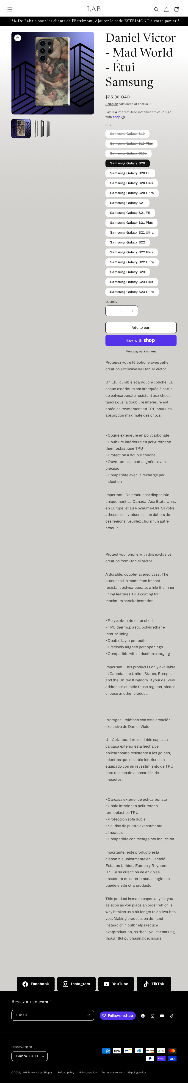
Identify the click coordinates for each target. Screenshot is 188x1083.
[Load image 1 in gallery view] (20, 128)
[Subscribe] (89, 1015)
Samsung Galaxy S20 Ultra (132, 193)
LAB (24, 1072)
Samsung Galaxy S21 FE (130, 212)
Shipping (111, 104)
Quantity (111, 301)
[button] (10, 9)
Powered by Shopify (40, 1072)
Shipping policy (136, 1072)
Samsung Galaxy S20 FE (130, 173)
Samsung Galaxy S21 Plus (131, 222)
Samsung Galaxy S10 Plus (134, 145)
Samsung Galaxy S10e (131, 154)
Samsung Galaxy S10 (129, 135)
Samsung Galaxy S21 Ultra (132, 232)
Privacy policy (88, 1072)
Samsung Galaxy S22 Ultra (132, 262)
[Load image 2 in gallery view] (42, 128)
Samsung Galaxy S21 (127, 203)
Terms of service (112, 1072)
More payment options (141, 351)
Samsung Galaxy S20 (127, 163)
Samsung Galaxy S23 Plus (131, 282)
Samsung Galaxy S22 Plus (131, 252)
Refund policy (66, 1072)
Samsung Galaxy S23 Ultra (132, 292)
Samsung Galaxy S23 (127, 272)
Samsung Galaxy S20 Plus (131, 183)
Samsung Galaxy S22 (127, 242)
